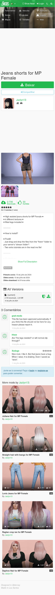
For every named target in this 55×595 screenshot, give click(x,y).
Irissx (14, 334)
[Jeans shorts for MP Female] (27, 168)
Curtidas (26, 204)
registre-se (43, 370)
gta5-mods (17, 315)
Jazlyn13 (21, 100)
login (31, 370)
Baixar (29, 84)
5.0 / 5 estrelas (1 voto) (9, 210)
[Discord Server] (21, 103)
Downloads (11, 204)
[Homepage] (17, 103)
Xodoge (15, 350)
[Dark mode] (47, 3)
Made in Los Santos (10, 587)
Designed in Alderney (10, 585)
